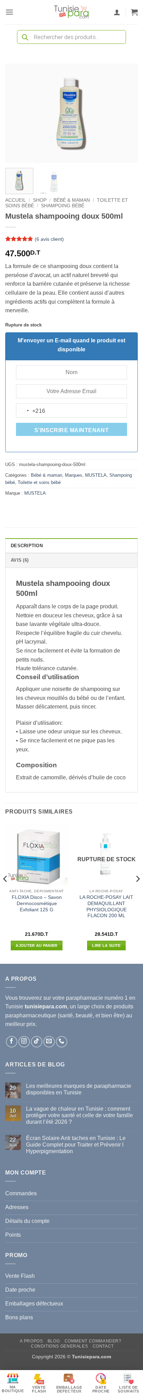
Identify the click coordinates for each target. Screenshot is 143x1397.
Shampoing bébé (62, 205)
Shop (40, 200)
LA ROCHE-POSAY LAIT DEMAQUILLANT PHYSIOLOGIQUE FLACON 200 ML (106, 906)
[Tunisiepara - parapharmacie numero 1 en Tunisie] (71, 12)
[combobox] (30, 411)
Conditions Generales (59, 1346)
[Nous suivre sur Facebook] (11, 1041)
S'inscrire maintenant (71, 430)
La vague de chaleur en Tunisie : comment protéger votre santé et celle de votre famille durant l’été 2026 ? (79, 1115)
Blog (54, 1341)
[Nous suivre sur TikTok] (36, 1041)
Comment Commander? (93, 1341)
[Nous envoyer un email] (49, 1041)
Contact (103, 1346)
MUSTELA (96, 475)
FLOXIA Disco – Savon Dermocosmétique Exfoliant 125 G (37, 903)
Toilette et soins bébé (39, 482)
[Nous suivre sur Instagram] (24, 1041)
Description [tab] (27, 545)
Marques (73, 475)
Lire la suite (106, 945)
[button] (9, 11)
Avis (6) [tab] (19, 560)
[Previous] (16, 113)
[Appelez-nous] (61, 1041)
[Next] (126, 113)
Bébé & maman (71, 200)
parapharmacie (84, 998)
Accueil (15, 200)
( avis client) (49, 239)
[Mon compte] (116, 12)
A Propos (31, 1341)
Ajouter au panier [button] (37, 945)
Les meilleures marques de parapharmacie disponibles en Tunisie (78, 1089)
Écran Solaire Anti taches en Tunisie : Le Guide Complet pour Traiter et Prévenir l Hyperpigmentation (76, 1144)
